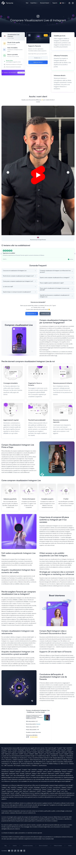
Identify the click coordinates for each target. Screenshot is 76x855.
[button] (37, 3)
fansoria (38, 724)
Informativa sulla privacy (28, 845)
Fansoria (9, 3)
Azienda (69, 845)
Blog (5, 845)
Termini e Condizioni (43, 845)
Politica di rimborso (58, 845)
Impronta (14, 845)
